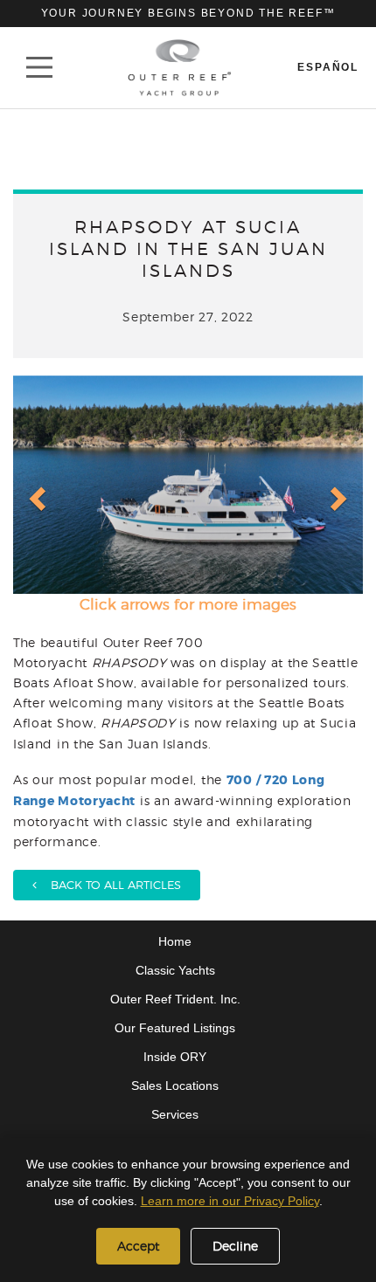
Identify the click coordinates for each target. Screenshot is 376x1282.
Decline (235, 1245)
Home (174, 941)
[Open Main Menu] (39, 67)
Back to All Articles (109, 885)
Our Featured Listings (175, 1028)
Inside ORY (174, 1057)
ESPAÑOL (328, 67)
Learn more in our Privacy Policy (230, 1201)
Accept (138, 1245)
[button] (35, 485)
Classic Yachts (175, 970)
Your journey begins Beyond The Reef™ (188, 13)
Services (174, 1114)
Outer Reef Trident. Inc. (175, 999)
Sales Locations (175, 1085)
